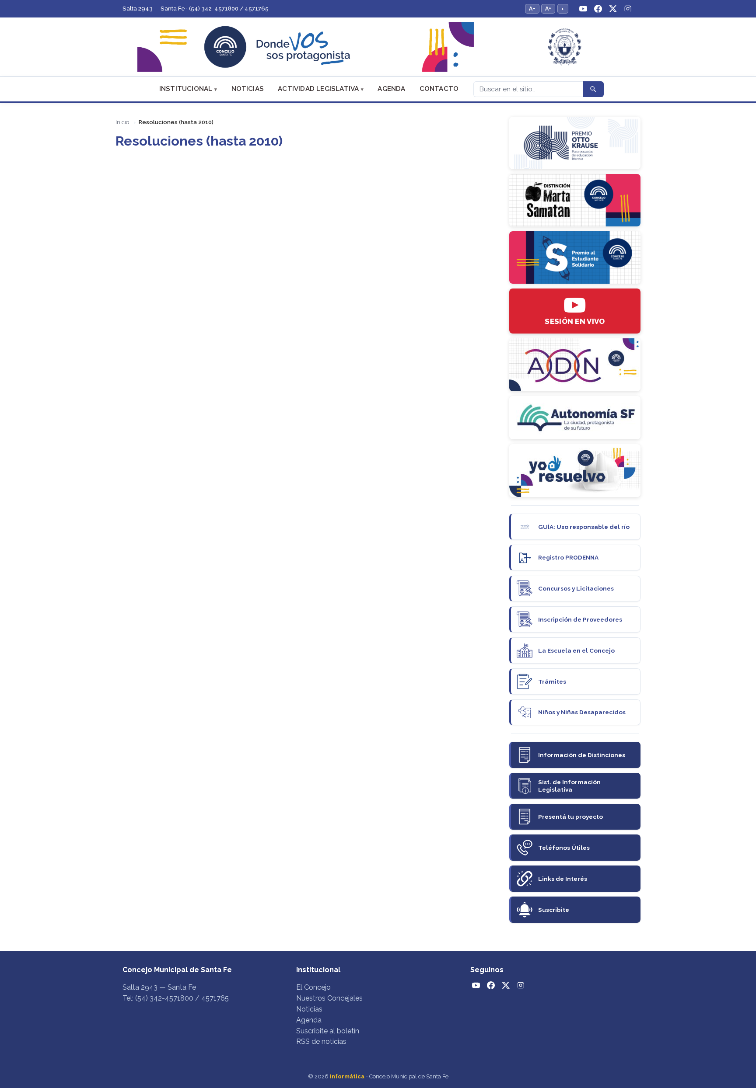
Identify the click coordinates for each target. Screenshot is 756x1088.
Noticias (247, 89)
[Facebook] (598, 8)
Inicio (122, 122)
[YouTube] (583, 8)
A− (532, 8)
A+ (548, 8)
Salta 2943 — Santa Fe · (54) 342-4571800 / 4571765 (195, 8)
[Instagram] (628, 8)
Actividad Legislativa (318, 89)
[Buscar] (593, 89)
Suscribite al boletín (327, 1031)
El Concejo (313, 987)
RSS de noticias (321, 1041)
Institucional (186, 89)
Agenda (391, 89)
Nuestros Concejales (329, 998)
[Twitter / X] (613, 8)
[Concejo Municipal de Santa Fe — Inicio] (378, 47)
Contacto (439, 89)
